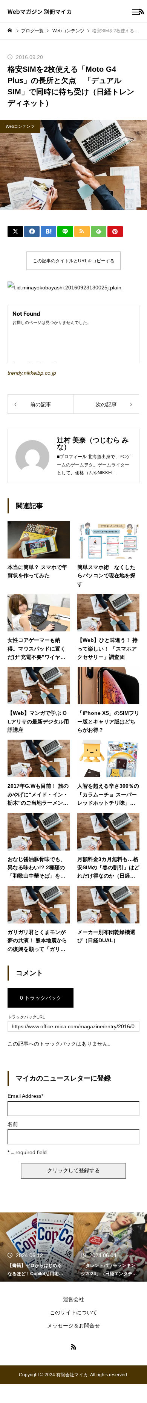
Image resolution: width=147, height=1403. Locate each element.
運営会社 (73, 1299)
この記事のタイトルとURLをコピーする (74, 260)
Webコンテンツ (20, 126)
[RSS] (73, 1346)
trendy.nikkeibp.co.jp (32, 373)
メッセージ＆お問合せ (73, 1326)
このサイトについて (73, 1312)
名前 (13, 1124)
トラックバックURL (26, 1017)
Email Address (25, 1096)
